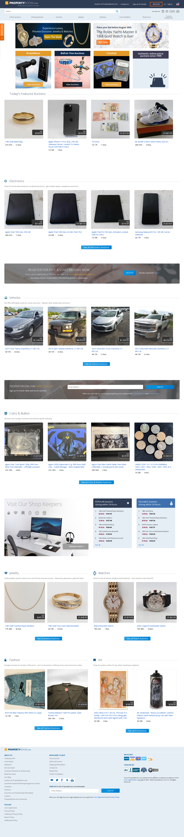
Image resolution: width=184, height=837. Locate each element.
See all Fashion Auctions (48, 728)
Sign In (169, 4)
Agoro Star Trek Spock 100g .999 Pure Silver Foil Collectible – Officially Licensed (22, 465)
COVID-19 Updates (56, 774)
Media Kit (7, 764)
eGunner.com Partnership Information (18, 793)
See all (97, 545)
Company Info (9, 758)
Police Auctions (15, 17)
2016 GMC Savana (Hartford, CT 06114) (65, 348)
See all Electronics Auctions (96, 247)
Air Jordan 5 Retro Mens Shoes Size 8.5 (151, 141)
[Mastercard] (138, 758)
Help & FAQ (53, 771)
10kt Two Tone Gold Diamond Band (155, 531)
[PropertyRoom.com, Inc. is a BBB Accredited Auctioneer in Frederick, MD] (132, 769)
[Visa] (133, 758)
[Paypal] (127, 758)
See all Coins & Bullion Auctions (96, 482)
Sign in (156, 273)
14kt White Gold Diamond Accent (111, 538)
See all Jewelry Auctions (48, 638)
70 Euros (95, 141)
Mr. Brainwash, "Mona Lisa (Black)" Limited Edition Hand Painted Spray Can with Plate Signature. (155, 715)
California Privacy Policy (13, 814)
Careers (7, 796)
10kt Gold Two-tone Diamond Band (63, 626)
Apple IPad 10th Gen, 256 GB (17, 232)
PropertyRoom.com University (15, 799)
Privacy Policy (154, 393)
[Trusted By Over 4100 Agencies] (144, 770)
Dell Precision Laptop (150, 524)
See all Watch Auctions (137, 638)
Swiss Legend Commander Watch (151, 626)
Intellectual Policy (10, 820)
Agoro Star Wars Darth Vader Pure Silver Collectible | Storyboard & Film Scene (109, 465)
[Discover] (150, 758)
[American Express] (144, 758)
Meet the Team (10, 774)
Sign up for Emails (139, 4)
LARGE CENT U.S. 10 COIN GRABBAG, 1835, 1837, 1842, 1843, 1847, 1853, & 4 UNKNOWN (153, 467)
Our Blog (7, 777)
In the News (8, 761)
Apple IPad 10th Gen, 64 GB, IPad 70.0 (65, 232)
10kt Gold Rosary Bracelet (108, 531)
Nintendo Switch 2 (105, 518)
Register (156, 4)
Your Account (54, 758)
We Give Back (9, 768)
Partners (7, 790)
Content (2, 32)
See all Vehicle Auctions (96, 364)
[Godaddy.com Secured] (153, 770)
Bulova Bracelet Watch (103, 626)
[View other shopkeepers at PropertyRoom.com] (46, 560)
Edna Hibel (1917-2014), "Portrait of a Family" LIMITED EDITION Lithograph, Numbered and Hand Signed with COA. (110, 715)
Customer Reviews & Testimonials (17, 771)
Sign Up (160, 387)
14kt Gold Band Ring (14, 141)
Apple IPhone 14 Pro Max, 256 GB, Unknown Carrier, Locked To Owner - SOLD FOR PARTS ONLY (64, 144)
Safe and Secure (55, 761)
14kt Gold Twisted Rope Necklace (111, 511)
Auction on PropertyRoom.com (106, 4)
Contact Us (125, 4)
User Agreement (138, 393)
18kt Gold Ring (147, 511)
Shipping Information (57, 764)
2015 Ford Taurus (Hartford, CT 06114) (22, 348)
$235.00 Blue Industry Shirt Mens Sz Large (23, 712)
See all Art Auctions (137, 730)
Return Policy (9, 817)
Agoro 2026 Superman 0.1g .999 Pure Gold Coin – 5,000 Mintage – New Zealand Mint (66, 465)
